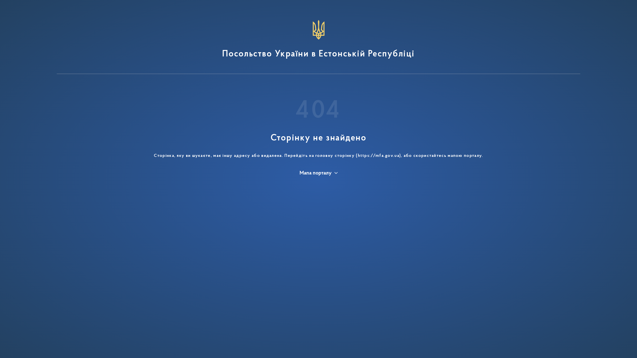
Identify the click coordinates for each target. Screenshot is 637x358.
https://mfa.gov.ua (378, 156)
